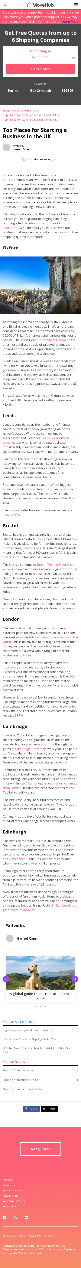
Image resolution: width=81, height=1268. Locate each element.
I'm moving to (40, 51)
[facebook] (4, 1218)
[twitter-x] (15, 1218)
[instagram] (26, 1218)
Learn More (70, 21)
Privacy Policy (10, 1195)
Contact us (9, 1185)
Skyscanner (17, 859)
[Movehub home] (40, 4)
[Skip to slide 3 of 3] (45, 1006)
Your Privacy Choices (15, 1201)
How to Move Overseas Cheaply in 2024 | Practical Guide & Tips (39, 1050)
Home (6, 110)
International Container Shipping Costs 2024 (29, 1039)
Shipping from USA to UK (18, 1070)
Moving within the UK (27, 110)
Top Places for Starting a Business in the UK (30, 115)
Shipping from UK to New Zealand (23, 1089)
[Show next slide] (76, 979)
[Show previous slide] (4, 979)
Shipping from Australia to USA (21, 1080)
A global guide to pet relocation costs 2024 (29, 1030)
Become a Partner (13, 1190)
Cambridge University (30, 749)
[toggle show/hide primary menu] (76, 4)
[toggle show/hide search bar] (4, 4)
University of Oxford (51, 340)
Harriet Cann (21, 149)
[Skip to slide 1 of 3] (35, 1006)
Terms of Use (10, 1206)
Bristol (27, 548)
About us (8, 1179)
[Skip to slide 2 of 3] (40, 1006)
